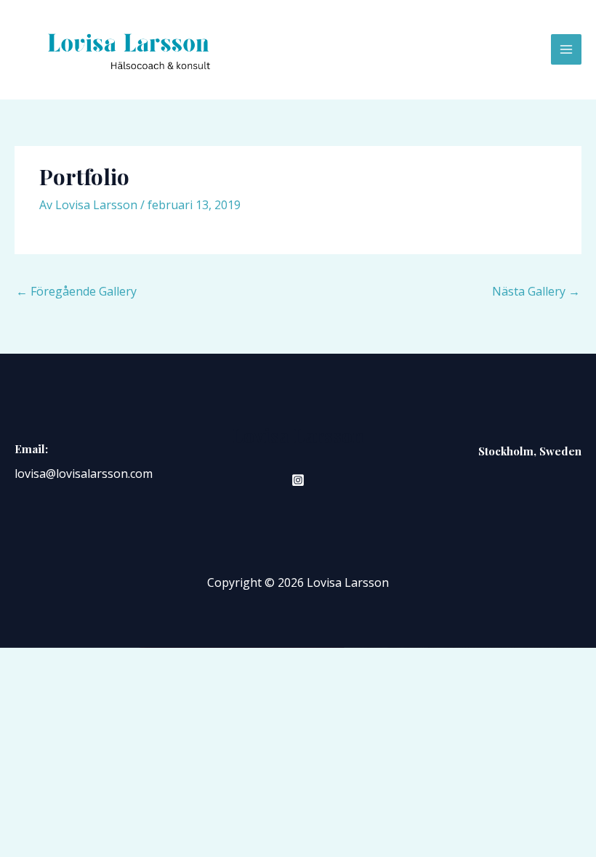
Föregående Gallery (76, 291)
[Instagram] (298, 480)
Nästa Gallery (536, 291)
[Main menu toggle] (566, 49)
